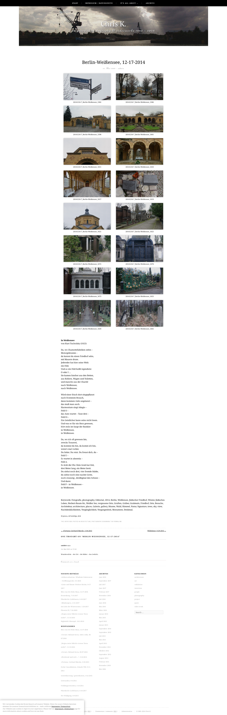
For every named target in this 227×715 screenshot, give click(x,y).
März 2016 (103, 610)
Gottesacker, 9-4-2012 (69, 681)
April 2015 (103, 621)
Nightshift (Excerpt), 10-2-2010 (72, 621)
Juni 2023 (102, 577)
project (137, 599)
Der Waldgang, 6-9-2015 (70, 696)
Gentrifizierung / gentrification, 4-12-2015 (76, 676)
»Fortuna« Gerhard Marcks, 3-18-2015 (76, 531)
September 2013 (105, 632)
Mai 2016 (102, 607)
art (136, 581)
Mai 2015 (102, 618)
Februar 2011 (104, 662)
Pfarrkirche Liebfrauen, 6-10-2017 (73, 599)
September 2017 (105, 581)
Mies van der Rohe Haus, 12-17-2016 (74, 592)
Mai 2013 (102, 640)
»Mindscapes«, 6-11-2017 (70, 603)
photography (97, 521)
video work (139, 607)
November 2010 (105, 665)
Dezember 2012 (105, 647)
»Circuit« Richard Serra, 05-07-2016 (74, 652)
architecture (86, 521)
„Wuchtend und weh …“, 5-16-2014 (74, 657)
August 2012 (103, 658)
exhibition (139, 584)
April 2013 (103, 643)
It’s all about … (129, 3)
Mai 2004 (102, 669)
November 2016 (105, 595)
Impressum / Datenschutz (99, 3)
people (137, 592)
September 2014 (105, 629)
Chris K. (113, 23)
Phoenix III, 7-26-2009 (69, 610)
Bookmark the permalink (112, 521)
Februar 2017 (104, 592)
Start (75, 3)
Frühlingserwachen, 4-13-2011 (72, 686)
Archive (150, 3)
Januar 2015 (103, 625)
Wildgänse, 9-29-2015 (156, 531)
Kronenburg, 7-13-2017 (69, 595)
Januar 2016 (103, 614)
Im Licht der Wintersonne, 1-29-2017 (75, 607)
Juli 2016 (102, 599)
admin (121, 68)
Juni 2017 (102, 588)
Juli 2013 (102, 636)
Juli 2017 (102, 584)
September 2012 (105, 654)
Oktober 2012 (104, 651)
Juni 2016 (102, 603)
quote (137, 603)
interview (138, 588)
